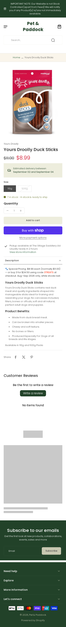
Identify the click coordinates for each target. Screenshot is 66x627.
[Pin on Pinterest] (32, 357)
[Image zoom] (33, 102)
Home (16, 57)
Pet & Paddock (37, 614)
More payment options (33, 238)
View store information (23, 252)
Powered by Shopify (33, 620)
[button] (33, 220)
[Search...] (53, 40)
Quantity (11, 203)
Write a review (33, 393)
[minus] (7, 211)
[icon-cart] (58, 26)
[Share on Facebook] (16, 357)
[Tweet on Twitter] (24, 357)
